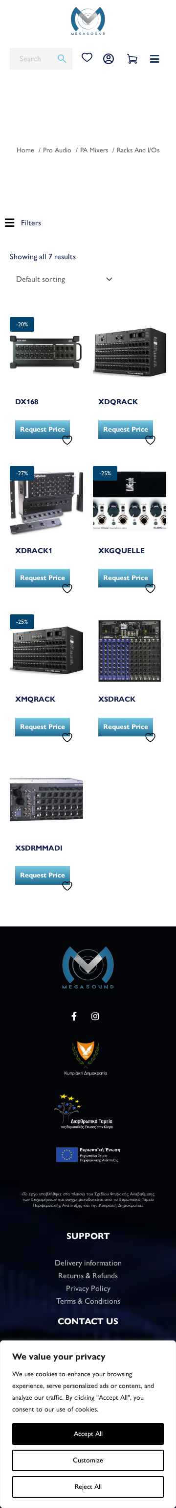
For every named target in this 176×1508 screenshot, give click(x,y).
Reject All (88, 1487)
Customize (88, 1460)
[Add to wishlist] (68, 440)
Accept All (88, 1434)
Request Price (42, 429)
